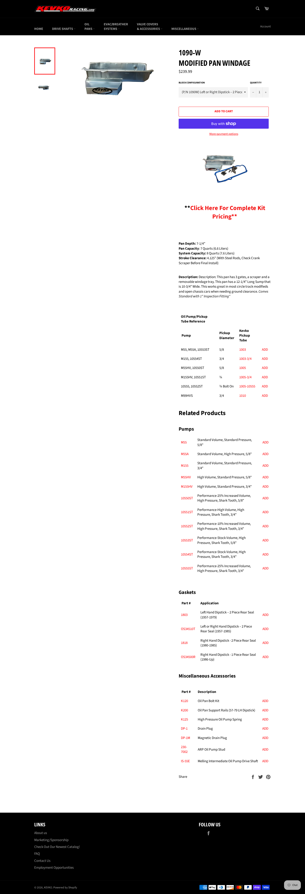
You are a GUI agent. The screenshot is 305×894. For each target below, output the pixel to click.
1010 (242, 395)
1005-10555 (247, 386)
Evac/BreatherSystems (116, 26)
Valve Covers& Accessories (149, 26)
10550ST (187, 498)
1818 (184, 642)
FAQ (37, 853)
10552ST (187, 526)
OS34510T (188, 629)
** (224, 212)
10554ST (187, 554)
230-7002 (184, 749)
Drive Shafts (63, 29)
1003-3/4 (245, 358)
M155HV (187, 486)
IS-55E (185, 761)
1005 (242, 367)
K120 (184, 701)
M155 (184, 465)
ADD (265, 349)
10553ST (187, 540)
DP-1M (185, 737)
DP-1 (184, 728)
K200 (184, 710)
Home (38, 29)
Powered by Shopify (65, 887)
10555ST (187, 568)
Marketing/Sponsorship (51, 840)
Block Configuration (192, 82)
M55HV (186, 477)
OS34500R (188, 657)
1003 (242, 349)
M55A (185, 454)
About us (40, 832)
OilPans (88, 26)
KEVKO (48, 887)
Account (265, 26)
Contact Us (42, 860)
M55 (184, 442)
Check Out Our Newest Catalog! (57, 846)
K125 (184, 719)
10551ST (187, 512)
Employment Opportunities (54, 867)
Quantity (255, 82)
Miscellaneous (184, 29)
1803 (184, 614)
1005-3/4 (245, 377)
